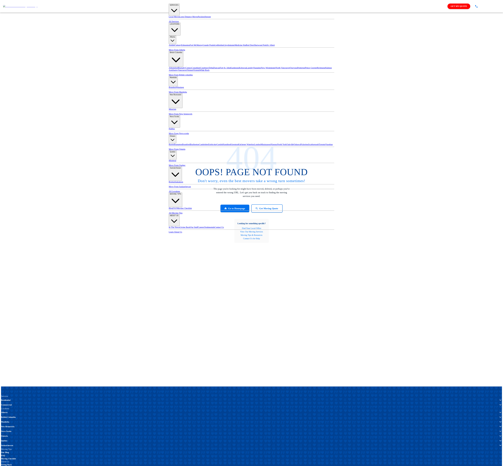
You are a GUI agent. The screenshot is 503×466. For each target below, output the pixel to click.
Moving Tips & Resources (251, 235)
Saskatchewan (175, 168)
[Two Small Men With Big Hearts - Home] (20, 6)
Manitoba (173, 77)
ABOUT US (174, 216)
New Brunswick (175, 95)
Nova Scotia (174, 117)
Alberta (172, 37)
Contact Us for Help (251, 238)
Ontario (172, 136)
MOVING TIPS (175, 194)
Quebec (173, 152)
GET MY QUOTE (459, 6)
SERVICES (174, 5)
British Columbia (176, 52)
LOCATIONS (174, 24)
